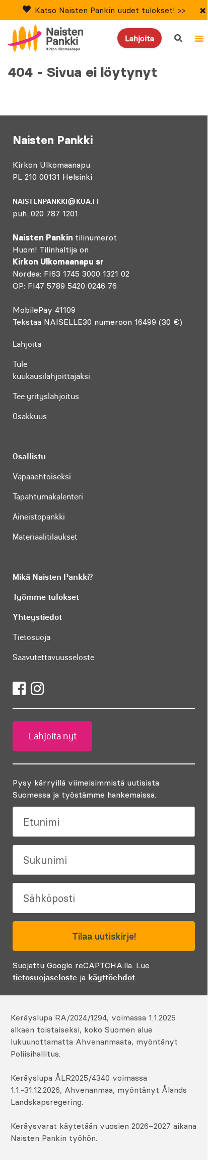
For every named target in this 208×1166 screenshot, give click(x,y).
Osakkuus (30, 416)
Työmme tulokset (46, 597)
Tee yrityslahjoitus (46, 396)
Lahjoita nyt (53, 736)
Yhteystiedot (37, 617)
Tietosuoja (31, 637)
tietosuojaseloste (45, 977)
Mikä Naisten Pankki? (53, 577)
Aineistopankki (39, 516)
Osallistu (29, 456)
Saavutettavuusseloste (53, 657)
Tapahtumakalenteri (48, 496)
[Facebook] (19, 688)
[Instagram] (37, 688)
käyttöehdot (111, 977)
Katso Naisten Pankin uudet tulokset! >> (110, 10)
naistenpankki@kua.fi (56, 201)
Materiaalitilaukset (45, 537)
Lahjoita (139, 38)
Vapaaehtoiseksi (42, 476)
